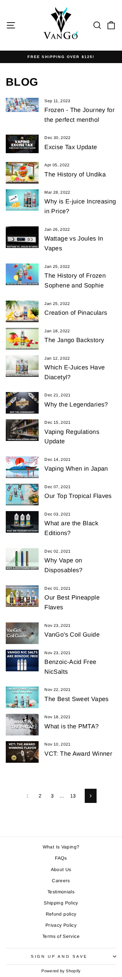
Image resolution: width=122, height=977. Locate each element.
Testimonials (61, 891)
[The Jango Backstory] (22, 339)
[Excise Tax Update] (22, 144)
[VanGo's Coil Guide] (22, 633)
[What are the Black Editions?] (22, 522)
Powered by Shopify (61, 971)
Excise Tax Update (70, 147)
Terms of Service (61, 936)
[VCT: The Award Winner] (22, 752)
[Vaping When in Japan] (22, 467)
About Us (61, 869)
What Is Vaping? (61, 846)
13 (73, 796)
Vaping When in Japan (76, 468)
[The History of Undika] (22, 173)
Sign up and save (59, 956)
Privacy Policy (61, 925)
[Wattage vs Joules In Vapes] (22, 237)
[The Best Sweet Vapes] (22, 697)
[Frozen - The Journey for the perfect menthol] (22, 105)
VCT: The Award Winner (78, 753)
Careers (61, 880)
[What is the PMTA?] (22, 724)
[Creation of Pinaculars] (22, 311)
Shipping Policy (61, 902)
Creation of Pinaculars (75, 312)
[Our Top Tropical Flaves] (22, 494)
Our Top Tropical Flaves (77, 496)
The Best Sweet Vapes (76, 699)
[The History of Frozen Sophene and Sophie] (22, 274)
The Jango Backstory (74, 340)
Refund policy (61, 914)
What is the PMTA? (71, 726)
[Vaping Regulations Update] (22, 430)
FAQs (61, 858)
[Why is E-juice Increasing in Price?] (22, 200)
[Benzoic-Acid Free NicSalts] (22, 660)
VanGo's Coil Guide (72, 634)
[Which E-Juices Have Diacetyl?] (22, 366)
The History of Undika (75, 174)
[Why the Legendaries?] (22, 403)
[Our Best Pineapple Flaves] (22, 596)
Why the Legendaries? (76, 404)
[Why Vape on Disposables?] (22, 559)
